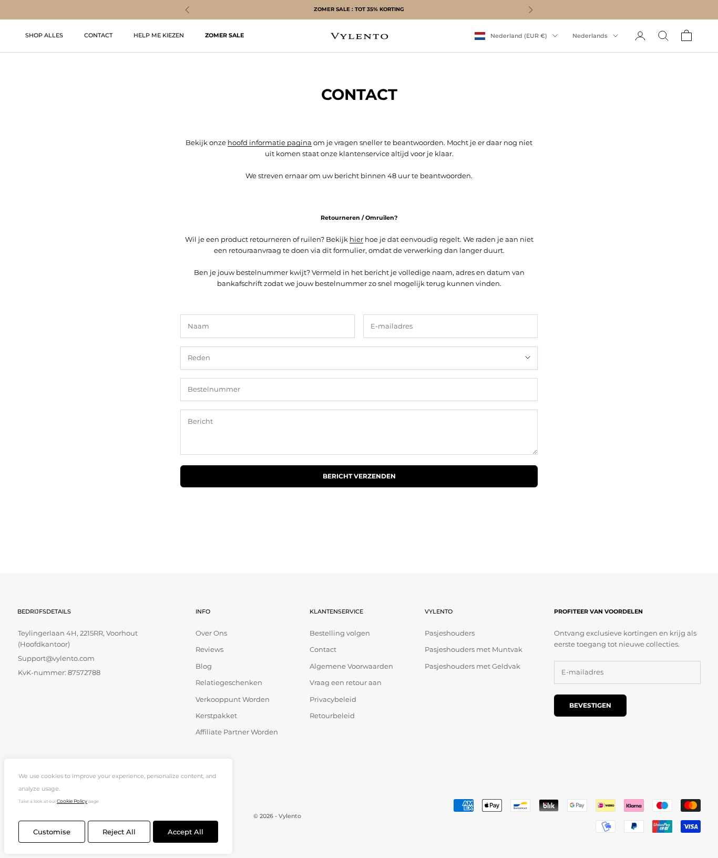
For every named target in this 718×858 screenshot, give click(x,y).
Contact (323, 649)
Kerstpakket (216, 715)
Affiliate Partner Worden (237, 732)
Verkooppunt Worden (233, 699)
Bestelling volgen (340, 633)
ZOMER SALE (224, 35)
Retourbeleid (332, 715)
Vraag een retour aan (346, 682)
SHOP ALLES (44, 35)
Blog (204, 666)
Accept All (185, 832)
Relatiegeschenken (229, 682)
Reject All (119, 832)
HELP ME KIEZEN (159, 35)
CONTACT (98, 35)
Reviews (209, 649)
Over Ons (211, 633)
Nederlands (590, 35)
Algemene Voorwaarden (351, 666)
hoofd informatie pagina (270, 142)
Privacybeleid (333, 699)
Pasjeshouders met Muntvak (473, 649)
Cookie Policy (72, 801)
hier (356, 239)
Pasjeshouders (450, 633)
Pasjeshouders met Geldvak (472, 666)
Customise (51, 832)
